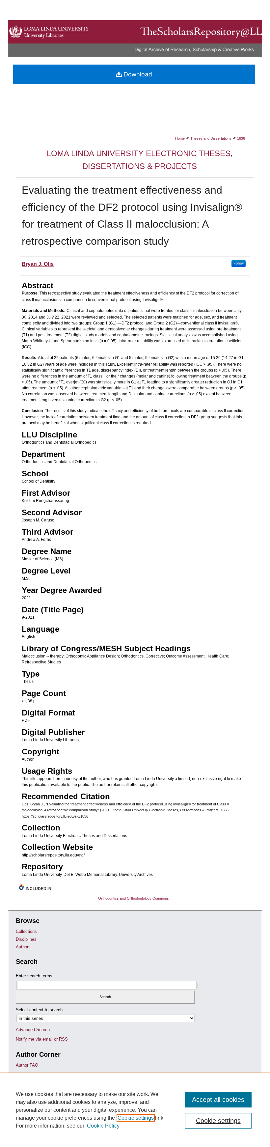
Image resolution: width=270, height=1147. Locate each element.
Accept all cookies (218, 1099)
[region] (135, 1110)
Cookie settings (136, 1118)
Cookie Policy (103, 1126)
